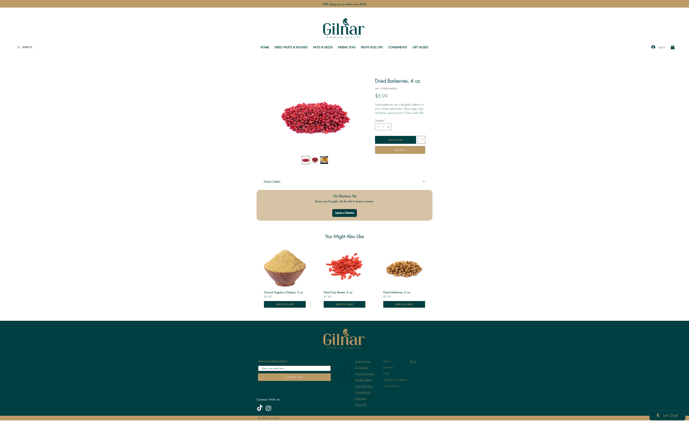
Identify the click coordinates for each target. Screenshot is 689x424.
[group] (344, 250)
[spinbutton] (383, 131)
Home (267, 65)
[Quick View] (285, 240)
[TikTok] (259, 381)
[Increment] (388, 131)
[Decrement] (378, 131)
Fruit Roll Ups (364, 360)
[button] (673, 46)
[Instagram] (268, 381)
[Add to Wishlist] (421, 144)
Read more (380, 117)
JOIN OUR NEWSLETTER (272, 335)
